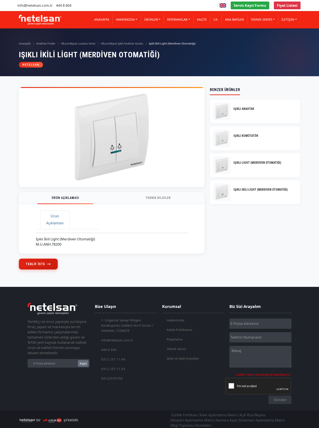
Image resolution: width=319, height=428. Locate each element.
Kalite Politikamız (179, 329)
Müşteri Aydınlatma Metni (192, 420)
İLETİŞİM (287, 19)
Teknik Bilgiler (158, 198)
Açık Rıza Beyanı (252, 415)
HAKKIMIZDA (125, 19)
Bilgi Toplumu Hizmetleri (191, 425)
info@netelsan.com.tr (35, 5)
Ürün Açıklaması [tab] (55, 219)
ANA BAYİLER (234, 19)
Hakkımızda (175, 320)
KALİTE (202, 19)
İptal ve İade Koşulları (183, 358)
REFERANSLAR (177, 19)
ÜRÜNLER (151, 19)
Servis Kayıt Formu (250, 5)
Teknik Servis (176, 349)
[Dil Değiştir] (223, 5)
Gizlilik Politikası (184, 415)
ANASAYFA (101, 19)
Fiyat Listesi (287, 5)
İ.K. (216, 19)
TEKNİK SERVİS (261, 19)
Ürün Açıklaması (65, 198)
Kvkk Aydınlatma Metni (218, 415)
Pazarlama (174, 339)
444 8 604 (63, 5)
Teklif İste (35, 264)
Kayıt (83, 363)
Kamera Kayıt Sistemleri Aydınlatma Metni (250, 420)
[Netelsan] (40, 20)
